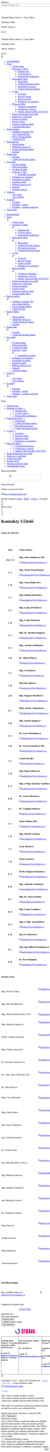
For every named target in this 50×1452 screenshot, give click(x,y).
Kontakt (15, 152)
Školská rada (23, 71)
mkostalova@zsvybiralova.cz (34, 600)
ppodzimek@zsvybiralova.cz (34, 964)
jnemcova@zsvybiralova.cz (13, 1295)
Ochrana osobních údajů (23, 124)
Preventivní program (27, 86)
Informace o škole (20, 69)
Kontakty (11, 199)
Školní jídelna (13, 142)
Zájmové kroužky (20, 119)
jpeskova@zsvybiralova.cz (33, 663)
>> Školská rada (19, 411)
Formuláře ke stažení (27, 174)
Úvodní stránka (19, 164)
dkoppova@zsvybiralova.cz (33, 726)
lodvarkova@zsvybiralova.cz (34, 801)
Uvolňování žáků (19, 169)
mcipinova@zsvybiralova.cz (33, 688)
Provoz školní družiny (22, 137)
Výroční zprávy (25, 74)
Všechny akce (8, 1319)
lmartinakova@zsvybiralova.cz (34, 738)
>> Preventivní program (22, 426)
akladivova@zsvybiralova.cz (34, 562)
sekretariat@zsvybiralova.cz (30, 1356)
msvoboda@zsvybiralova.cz (33, 839)
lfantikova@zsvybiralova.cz (33, 914)
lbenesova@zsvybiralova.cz (33, 625)
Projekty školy (18, 122)
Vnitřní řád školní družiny (29, 89)
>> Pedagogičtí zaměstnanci (24, 416)
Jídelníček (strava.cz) (21, 147)
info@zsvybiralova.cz (9, 1355)
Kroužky (16, 157)
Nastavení (11, 1416)
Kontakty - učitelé (20, 204)
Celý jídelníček (8, 1325)
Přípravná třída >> (15, 443)
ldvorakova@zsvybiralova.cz (34, 612)
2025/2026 (26, 1309)
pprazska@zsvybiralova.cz (33, 902)
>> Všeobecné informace (23, 446)
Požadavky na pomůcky (28, 101)
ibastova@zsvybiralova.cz (32, 675)
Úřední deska (18, 66)
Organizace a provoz (27, 109)
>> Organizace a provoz (22, 448)
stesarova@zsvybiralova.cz (33, 864)
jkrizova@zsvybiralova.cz (32, 927)
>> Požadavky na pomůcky (24, 441)
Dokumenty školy (20, 79)
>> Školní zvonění (20, 438)
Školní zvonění (24, 99)
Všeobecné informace (27, 106)
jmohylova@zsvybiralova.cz (33, 650)
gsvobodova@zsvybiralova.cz (34, 889)
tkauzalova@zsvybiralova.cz (34, 751)
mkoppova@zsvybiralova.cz (33, 638)
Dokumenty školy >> (16, 418)
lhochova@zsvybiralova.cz (33, 851)
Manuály (16, 187)
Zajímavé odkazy (19, 189)
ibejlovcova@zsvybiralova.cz (34, 587)
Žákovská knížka (19, 167)
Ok (3, 1416)
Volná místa (12, 210)
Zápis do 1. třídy (19, 172)
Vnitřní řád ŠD (18, 139)
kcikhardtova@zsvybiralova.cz (34, 713)
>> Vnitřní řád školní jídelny (24, 423)
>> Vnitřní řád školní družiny (25, 428)
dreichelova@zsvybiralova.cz (34, 876)
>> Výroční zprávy (20, 413)
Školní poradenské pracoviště (25, 114)
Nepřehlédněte (13, 61)
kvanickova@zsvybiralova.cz (34, 788)
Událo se (10, 192)
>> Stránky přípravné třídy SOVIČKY (29, 451)
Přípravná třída (18, 104)
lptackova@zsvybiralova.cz (33, 814)
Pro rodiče (11, 162)
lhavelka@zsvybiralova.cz (32, 763)
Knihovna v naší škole (22, 117)
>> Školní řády (18, 421)
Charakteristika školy (21, 127)
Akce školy (17, 194)
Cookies (4, 1391)
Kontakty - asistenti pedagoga (25, 207)
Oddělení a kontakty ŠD (22, 132)
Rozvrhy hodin (24, 96)
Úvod (19, 499)
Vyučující (22, 94)
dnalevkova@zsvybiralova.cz (34, 776)
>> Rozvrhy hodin (20, 436)
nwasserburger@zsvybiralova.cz (35, 575)
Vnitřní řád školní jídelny (29, 84)
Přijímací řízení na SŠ (21, 184)
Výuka (15, 91)
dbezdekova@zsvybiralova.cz (34, 700)
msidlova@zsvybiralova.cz (33, 826)
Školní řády (23, 81)
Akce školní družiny (21, 134)
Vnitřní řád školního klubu (23, 159)
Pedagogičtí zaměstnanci (28, 76)
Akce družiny (18, 197)
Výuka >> (11, 431)
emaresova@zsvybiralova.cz (33, 939)
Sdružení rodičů (19, 182)
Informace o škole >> (16, 408)
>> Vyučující (18, 433)
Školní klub (12, 154)
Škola (9, 64)
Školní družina (13, 129)
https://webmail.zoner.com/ (15, 494)
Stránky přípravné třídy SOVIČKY (33, 111)
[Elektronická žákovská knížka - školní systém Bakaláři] (25, 477)
